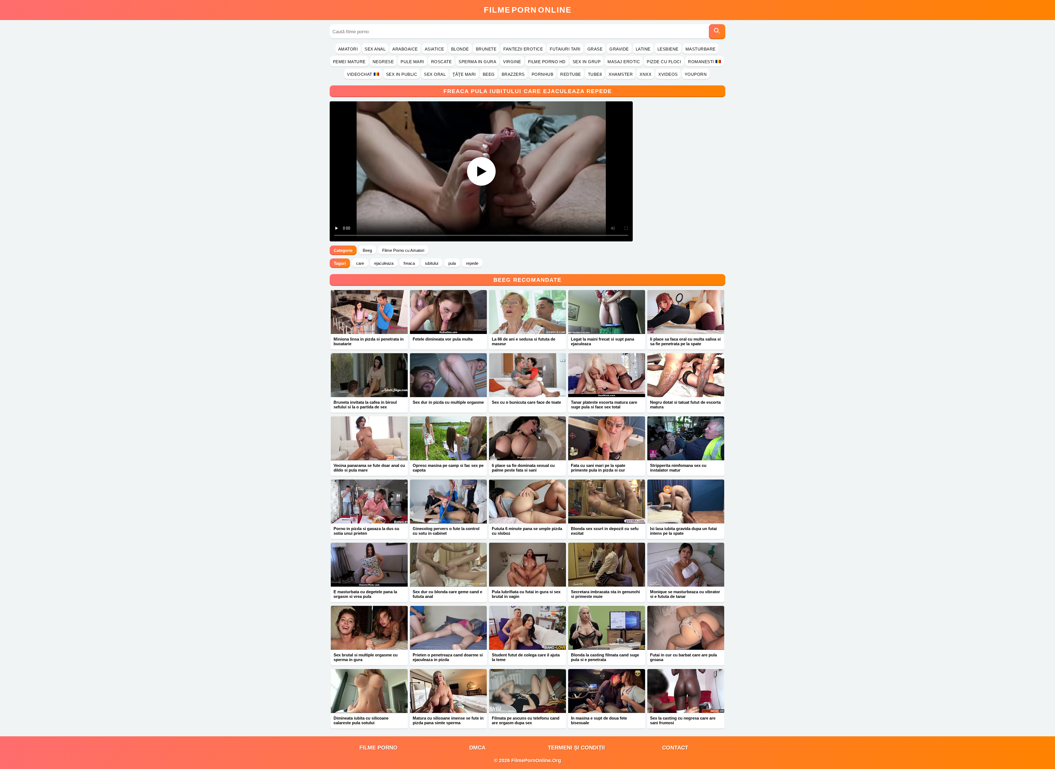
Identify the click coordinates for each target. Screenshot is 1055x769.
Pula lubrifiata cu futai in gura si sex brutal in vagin (526, 594)
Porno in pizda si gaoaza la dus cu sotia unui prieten (366, 531)
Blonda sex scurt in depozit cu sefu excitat (604, 531)
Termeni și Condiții (576, 748)
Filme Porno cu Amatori (403, 250)
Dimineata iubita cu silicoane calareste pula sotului (361, 720)
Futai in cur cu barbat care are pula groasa (683, 657)
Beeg (489, 74)
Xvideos (668, 74)
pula (452, 263)
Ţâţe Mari (464, 74)
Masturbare (700, 49)
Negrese (383, 61)
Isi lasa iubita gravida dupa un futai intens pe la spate (683, 531)
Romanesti (701, 61)
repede (472, 263)
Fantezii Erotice (523, 49)
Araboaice (405, 49)
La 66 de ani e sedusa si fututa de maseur (523, 341)
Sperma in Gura (477, 61)
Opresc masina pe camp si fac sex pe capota (448, 467)
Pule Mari (412, 61)
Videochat (359, 74)
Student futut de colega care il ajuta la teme (526, 657)
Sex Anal (375, 49)
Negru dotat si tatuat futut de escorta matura (685, 404)
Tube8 (595, 74)
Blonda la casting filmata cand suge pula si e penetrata (605, 657)
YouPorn (696, 74)
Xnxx (645, 74)
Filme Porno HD (547, 61)
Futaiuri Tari (565, 49)
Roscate (441, 61)
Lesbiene (668, 49)
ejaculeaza (383, 263)
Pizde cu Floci (664, 61)
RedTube (570, 74)
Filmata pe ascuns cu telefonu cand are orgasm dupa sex (525, 720)
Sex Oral (435, 74)
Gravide (619, 49)
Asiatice (434, 49)
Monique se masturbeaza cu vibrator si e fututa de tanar (685, 594)
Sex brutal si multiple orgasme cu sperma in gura (366, 657)
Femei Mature (349, 61)
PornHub (543, 74)
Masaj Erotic (623, 61)
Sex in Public (401, 74)
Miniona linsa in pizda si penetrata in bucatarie (369, 341)
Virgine (512, 61)
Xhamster (621, 74)
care (360, 263)
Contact (675, 748)
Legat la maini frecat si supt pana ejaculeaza (602, 341)
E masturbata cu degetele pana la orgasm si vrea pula (365, 594)
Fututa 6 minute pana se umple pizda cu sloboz (527, 531)
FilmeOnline (527, 9)
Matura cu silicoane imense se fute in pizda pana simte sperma (448, 720)
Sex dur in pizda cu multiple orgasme (448, 402)
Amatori (348, 49)
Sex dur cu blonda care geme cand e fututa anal (447, 594)
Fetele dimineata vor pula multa (443, 339)
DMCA (477, 748)
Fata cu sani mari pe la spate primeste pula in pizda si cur (598, 467)
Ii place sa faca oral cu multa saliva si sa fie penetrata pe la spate (685, 341)
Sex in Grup (587, 61)
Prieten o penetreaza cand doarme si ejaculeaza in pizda (448, 657)
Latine (643, 49)
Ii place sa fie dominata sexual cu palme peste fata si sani (523, 467)
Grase (595, 49)
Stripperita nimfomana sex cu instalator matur (678, 467)
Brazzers (513, 74)
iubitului (431, 263)
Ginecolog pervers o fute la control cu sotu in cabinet (446, 531)
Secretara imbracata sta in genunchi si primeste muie (605, 594)
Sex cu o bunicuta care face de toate (526, 402)
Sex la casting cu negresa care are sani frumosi (682, 720)
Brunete (486, 49)
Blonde (460, 49)
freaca (409, 263)
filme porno (378, 748)
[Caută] (717, 31)
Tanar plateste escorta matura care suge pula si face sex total (604, 404)
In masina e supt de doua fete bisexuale (599, 720)
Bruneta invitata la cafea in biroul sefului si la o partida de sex (365, 404)
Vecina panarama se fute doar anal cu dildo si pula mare (369, 467)
